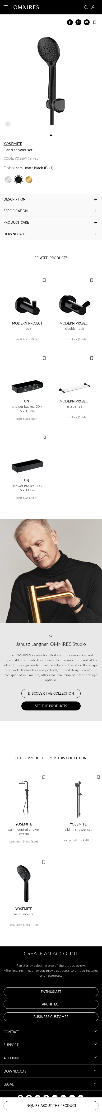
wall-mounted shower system (24, 831)
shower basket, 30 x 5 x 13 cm (27, 408)
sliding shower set (78, 829)
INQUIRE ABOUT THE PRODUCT (51, 1105)
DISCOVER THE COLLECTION (51, 693)
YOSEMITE (13, 143)
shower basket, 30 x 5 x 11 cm (27, 488)
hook (27, 328)
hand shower (23, 914)
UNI (27, 401)
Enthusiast (51, 991)
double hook (74, 328)
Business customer (51, 1016)
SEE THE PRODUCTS (51, 706)
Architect (51, 1004)
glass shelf (74, 406)
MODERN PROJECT (27, 323)
